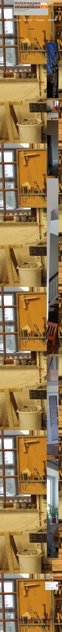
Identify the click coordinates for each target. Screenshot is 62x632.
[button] (31, 610)
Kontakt (26, 618)
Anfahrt (33, 618)
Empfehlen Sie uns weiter (48, 618)
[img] (31, 7)
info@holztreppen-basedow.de (49, 576)
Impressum (18, 618)
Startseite (8, 618)
